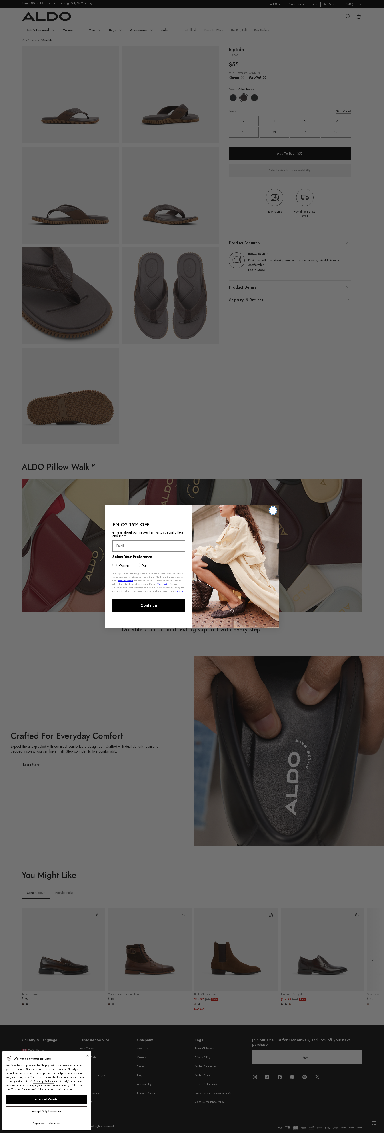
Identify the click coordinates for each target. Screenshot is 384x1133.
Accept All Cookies (47, 1099)
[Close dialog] (273, 510)
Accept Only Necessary (46, 1111)
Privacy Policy (43, 1081)
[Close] (87, 1055)
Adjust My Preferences (46, 1123)
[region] (46, 1090)
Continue (148, 605)
